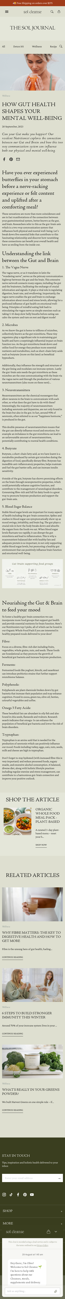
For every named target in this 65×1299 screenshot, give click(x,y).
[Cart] (59, 11)
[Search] (52, 11)
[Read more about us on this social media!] (4, 1194)
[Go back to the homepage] (32, 11)
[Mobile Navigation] (7, 11)
